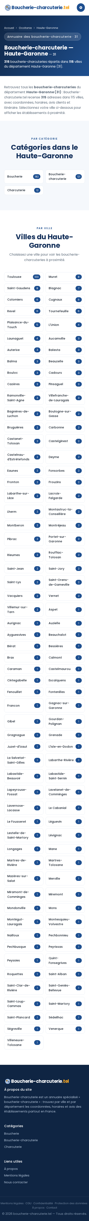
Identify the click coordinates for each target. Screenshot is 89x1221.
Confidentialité (43, 1203)
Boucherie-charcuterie (40, 7)
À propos (11, 1169)
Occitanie (25, 28)
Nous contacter (16, 1182)
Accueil (9, 28)
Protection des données (71, 1203)
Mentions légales (16, 1175)
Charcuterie (13, 1147)
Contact (51, 1208)
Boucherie (11, 1134)
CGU (28, 1203)
